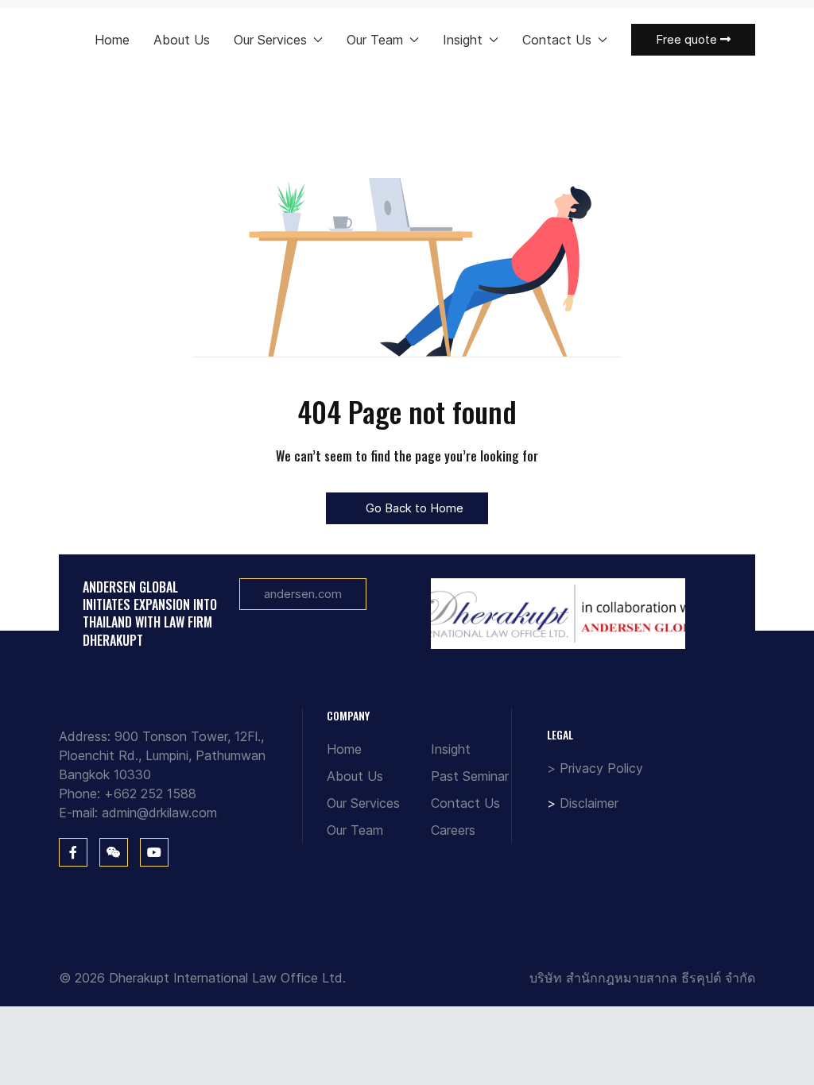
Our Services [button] (270, 40)
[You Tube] (154, 852)
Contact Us (465, 803)
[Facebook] (73, 852)
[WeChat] (113, 852)
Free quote (688, 39)
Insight (451, 749)
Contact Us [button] (556, 40)
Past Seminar (470, 776)
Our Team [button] (375, 40)
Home (112, 40)
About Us (181, 40)
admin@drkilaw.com (159, 813)
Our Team (355, 830)
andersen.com (303, 593)
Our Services (363, 803)
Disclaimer (589, 803)
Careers (453, 830)
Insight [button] (463, 40)
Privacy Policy (601, 768)
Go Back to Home (412, 507)
